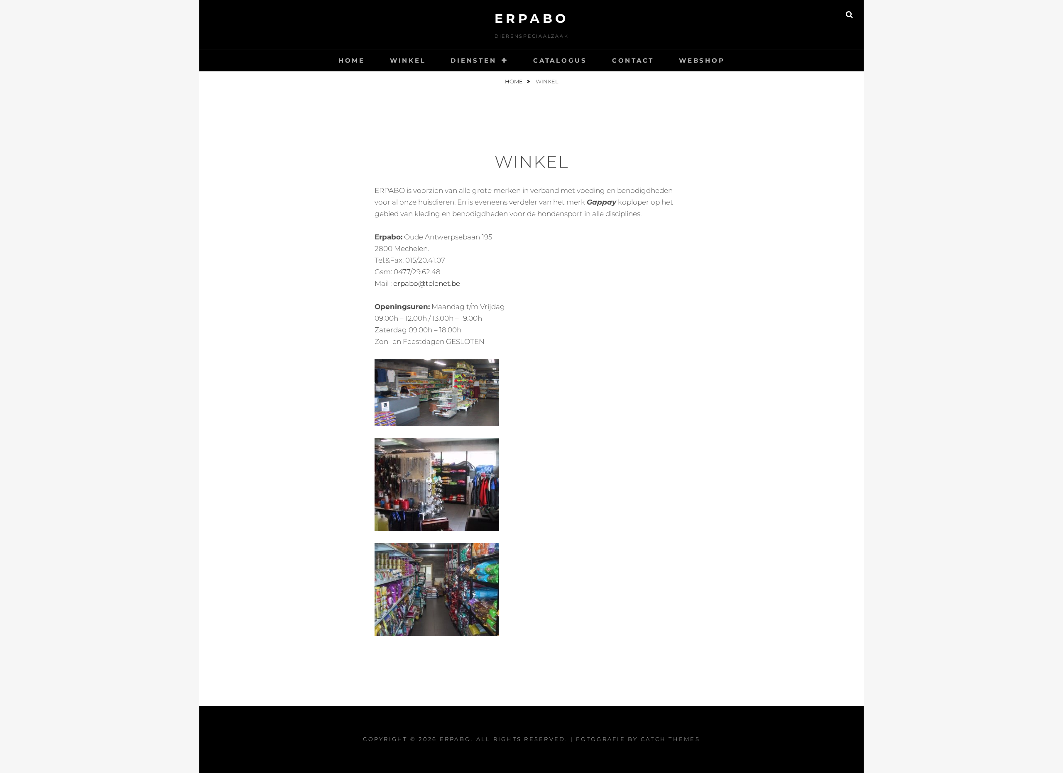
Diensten (473, 60)
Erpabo (532, 18)
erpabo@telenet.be (426, 283)
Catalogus (560, 60)
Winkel (408, 60)
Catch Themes (670, 739)
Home (351, 60)
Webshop (702, 60)
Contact (633, 60)
